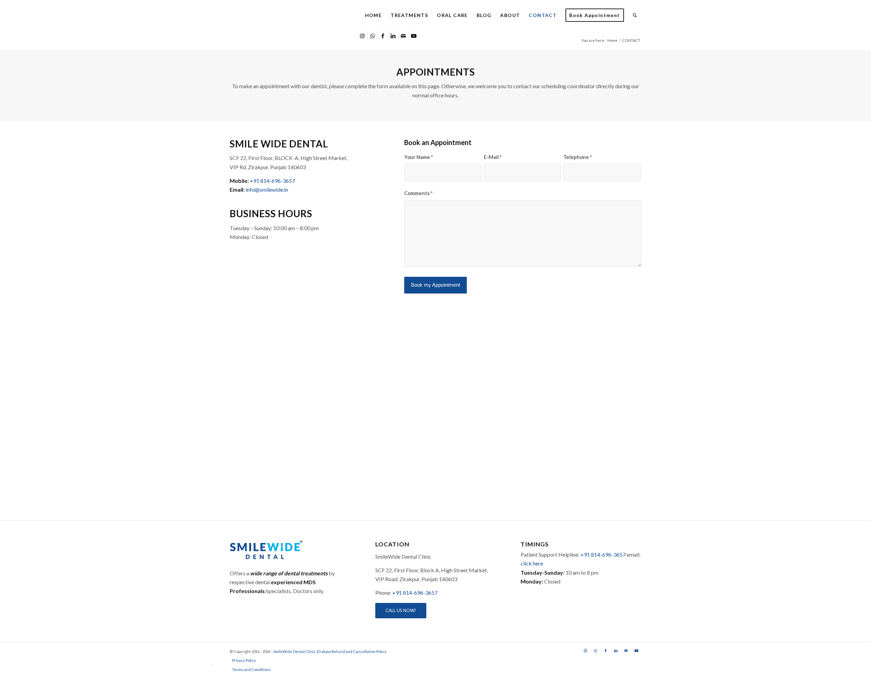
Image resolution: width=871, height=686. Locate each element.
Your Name (418, 157)
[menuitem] (374, 15)
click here (532, 563)
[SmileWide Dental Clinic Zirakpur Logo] (289, 15)
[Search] (634, 15)
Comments (418, 193)
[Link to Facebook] (383, 36)
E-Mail (493, 157)
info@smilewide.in (267, 189)
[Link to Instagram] (362, 36)
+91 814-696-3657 (272, 180)
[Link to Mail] (403, 36)
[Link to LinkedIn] (393, 36)
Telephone (577, 157)
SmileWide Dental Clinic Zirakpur (302, 651)
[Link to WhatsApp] (373, 36)
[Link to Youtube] (414, 36)
